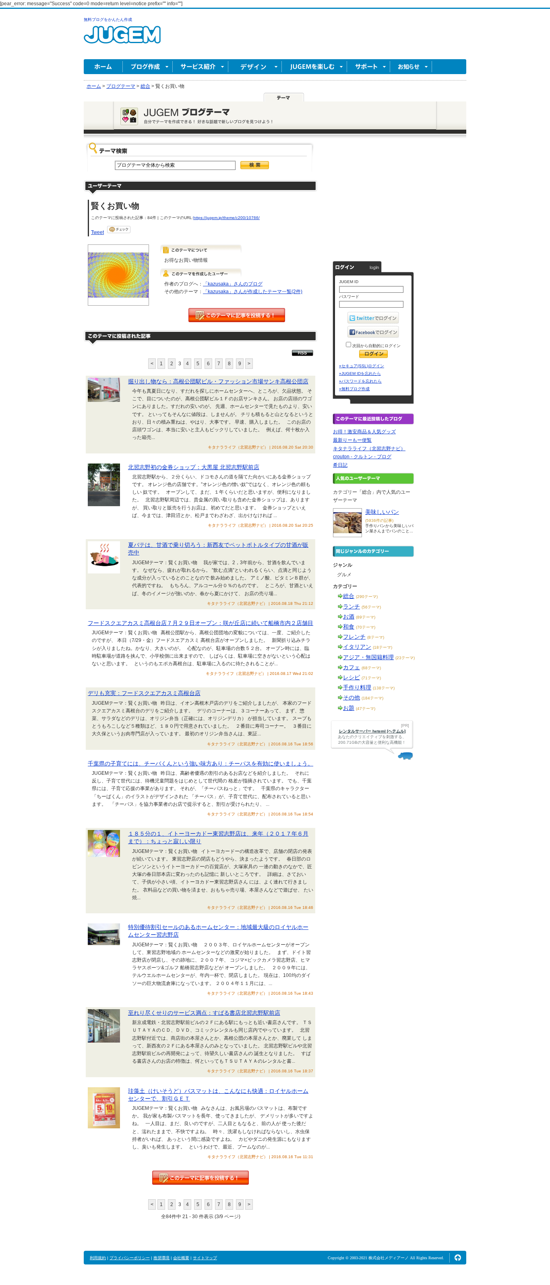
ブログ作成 (148, 66)
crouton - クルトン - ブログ (362, 456)
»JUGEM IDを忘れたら (360, 373)
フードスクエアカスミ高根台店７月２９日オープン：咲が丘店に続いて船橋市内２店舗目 (200, 623)
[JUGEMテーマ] (284, 97)
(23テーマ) (405, 658)
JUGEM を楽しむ (314, 66)
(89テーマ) (365, 617)
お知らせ (411, 66)
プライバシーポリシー (130, 1258)
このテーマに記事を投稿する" (200, 1178)
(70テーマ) (365, 627)
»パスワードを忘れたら (360, 381)
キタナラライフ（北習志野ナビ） (369, 448)
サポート (368, 66)
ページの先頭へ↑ (457, 1257)
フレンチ (354, 636)
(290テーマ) (367, 596)
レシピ (351, 677)
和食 (348, 626)
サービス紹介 (200, 66)
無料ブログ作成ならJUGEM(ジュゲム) (122, 39)
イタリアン (357, 647)
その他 (351, 697)
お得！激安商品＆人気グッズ (364, 432)
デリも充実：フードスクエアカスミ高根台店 (144, 693)
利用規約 (98, 1258)
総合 (348, 596)
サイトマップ (205, 1258)
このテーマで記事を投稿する (236, 315)
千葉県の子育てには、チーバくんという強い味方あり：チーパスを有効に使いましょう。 (200, 763)
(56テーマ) (371, 607)
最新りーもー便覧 (352, 440)
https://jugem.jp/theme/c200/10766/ (226, 217)
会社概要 (181, 1258)
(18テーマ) (382, 647)
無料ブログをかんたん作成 (108, 19)
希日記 (340, 465)
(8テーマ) (375, 637)
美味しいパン (382, 512)
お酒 (348, 616)
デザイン (255, 66)
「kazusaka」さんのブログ (233, 284)
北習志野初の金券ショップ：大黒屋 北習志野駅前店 (193, 467)
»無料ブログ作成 (354, 389)
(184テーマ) (372, 698)
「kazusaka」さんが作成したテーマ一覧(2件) (252, 291)
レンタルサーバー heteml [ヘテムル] (372, 731)
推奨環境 (161, 1258)
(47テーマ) (365, 708)
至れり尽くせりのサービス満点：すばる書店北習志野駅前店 (204, 1013)
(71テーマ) (371, 678)
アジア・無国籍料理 (368, 657)
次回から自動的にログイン (376, 345)
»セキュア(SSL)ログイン (361, 366)
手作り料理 (357, 687)
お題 (348, 708)
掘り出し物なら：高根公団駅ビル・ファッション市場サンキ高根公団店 (218, 381)
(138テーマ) (384, 688)
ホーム (103, 66)
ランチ (351, 606)
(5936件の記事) (379, 520)
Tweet (97, 232)
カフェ (351, 667)
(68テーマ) (371, 668)
